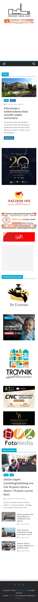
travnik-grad (19, 104)
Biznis (6, 475)
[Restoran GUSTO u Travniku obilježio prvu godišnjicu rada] (8, 547)
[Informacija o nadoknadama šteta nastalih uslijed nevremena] (19, 87)
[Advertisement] (19, 43)
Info (11, 475)
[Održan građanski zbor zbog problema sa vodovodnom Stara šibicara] (8, 519)
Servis (6, 100)
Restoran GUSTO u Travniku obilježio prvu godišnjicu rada (25, 545)
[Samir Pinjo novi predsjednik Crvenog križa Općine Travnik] (8, 534)
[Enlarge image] (34, 151)
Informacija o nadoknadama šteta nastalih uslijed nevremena (16, 113)
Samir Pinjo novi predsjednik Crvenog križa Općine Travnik (24, 532)
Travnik (13, 100)
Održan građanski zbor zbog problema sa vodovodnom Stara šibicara (25, 517)
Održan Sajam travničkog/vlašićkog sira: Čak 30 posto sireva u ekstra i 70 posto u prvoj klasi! (19, 487)
